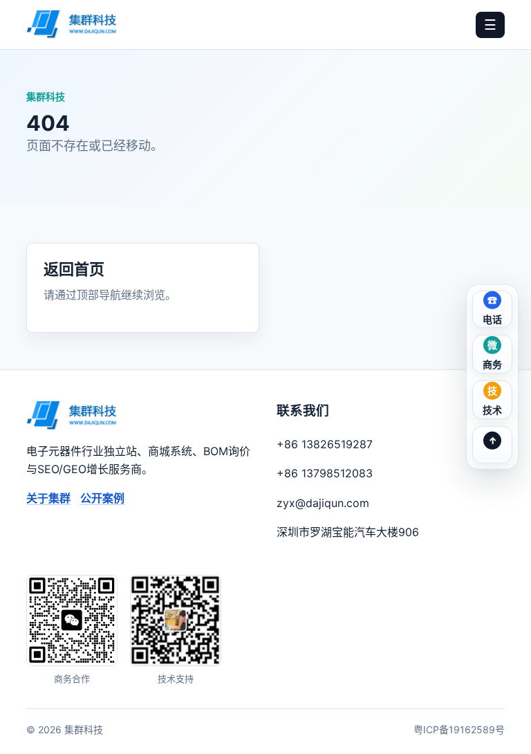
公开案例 (102, 498)
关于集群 (48, 498)
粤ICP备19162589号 (459, 729)
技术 (492, 410)
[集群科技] (72, 24)
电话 (492, 319)
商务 (492, 364)
